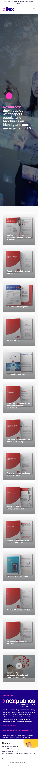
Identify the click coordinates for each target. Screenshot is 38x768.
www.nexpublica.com (10, 725)
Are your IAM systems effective (18, 610)
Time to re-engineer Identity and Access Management (18, 474)
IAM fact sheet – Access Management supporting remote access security (19, 237)
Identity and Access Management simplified (15, 508)
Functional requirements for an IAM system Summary (18, 440)
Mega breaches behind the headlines (16, 642)
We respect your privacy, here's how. (11, 759)
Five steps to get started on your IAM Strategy (19, 272)
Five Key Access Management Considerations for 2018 (18, 541)
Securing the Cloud (14, 341)
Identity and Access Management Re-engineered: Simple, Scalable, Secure (17, 675)
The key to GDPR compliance (18, 307)
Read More (20, 244)
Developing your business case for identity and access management (18, 406)
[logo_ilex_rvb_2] (16, 9)
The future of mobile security (17, 576)
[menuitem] (34, 9)
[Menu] (34, 9)
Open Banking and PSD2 (16, 374)
